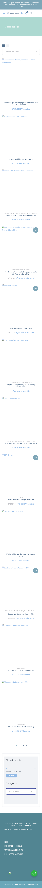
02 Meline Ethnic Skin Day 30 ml (21, 671)
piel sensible (24, 213)
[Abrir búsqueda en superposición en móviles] (31, 13)
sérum (33, 441)
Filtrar (11, 775)
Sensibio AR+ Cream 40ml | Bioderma (21, 216)
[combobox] (21, 791)
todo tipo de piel (32, 610)
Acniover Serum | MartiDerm (21, 328)
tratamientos (33, 213)
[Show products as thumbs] (3, 45)
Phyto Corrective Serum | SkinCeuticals (21, 443)
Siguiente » (26, 746)
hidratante (18, 441)
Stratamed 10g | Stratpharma (21, 159)
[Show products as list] (7, 45)
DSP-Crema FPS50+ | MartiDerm (21, 500)
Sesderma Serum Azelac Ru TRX (21, 614)
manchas (27, 270)
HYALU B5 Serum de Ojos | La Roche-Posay (21, 555)
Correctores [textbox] (20, 791)
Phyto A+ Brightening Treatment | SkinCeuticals (21, 386)
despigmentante (17, 270)
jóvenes (17, 213)
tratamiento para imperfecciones (21, 382)
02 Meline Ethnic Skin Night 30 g (21, 727)
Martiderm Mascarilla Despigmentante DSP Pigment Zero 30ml (21, 273)
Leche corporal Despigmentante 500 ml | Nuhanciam (21, 104)
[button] (4, 13)
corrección (10, 441)
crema (12, 213)
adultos (6, 213)
